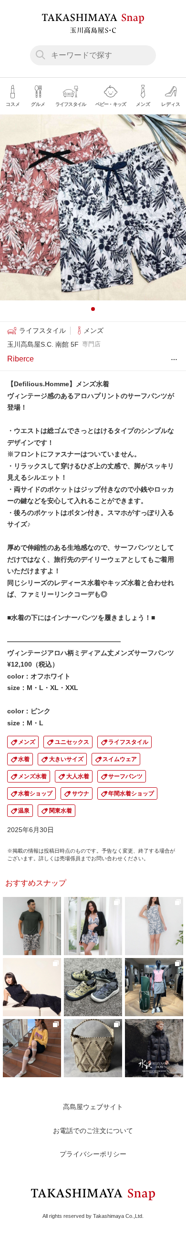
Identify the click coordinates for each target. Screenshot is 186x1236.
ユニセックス (72, 742)
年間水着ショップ (131, 793)
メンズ (26, 742)
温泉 (24, 810)
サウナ (80, 793)
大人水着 (77, 776)
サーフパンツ (125, 776)
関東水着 (60, 810)
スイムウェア (120, 759)
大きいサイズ (66, 759)
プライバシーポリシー (93, 1154)
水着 (24, 759)
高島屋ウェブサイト (93, 1107)
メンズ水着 (32, 776)
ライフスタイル (128, 742)
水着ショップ (35, 793)
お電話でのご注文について (93, 1130)
